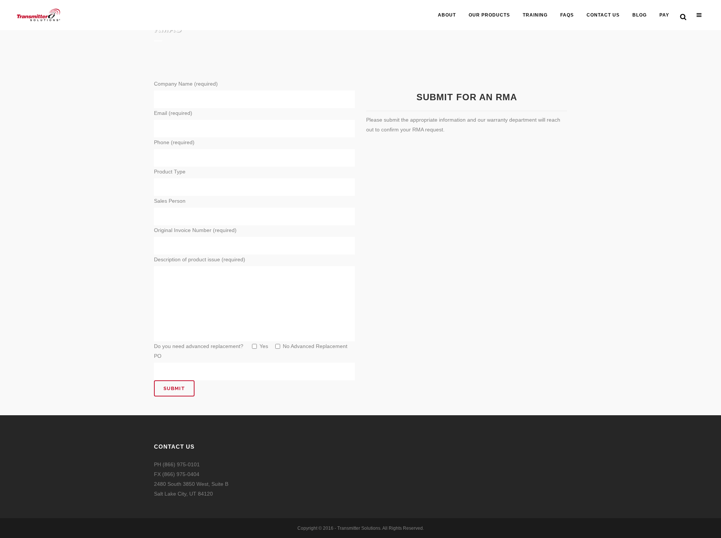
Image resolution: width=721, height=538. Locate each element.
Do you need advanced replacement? (199, 346)
